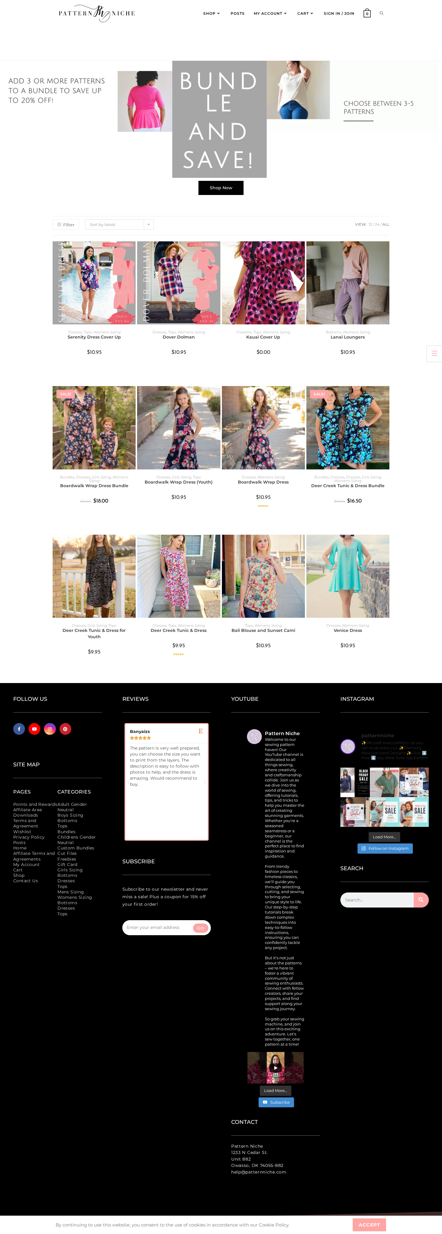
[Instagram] (50, 729)
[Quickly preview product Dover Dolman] (217, 252)
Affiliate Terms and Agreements (34, 856)
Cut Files (67, 853)
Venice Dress (348, 630)
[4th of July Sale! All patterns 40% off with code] (355, 812)
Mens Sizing (70, 892)
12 (370, 224)
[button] (128, 782)
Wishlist (22, 831)
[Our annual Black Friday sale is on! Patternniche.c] (355, 782)
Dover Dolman (179, 337)
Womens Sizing (107, 332)
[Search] (421, 900)
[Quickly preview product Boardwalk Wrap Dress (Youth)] (217, 397)
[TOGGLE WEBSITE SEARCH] (381, 13)
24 (377, 224)
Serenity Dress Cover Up (94, 337)
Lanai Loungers (348, 337)
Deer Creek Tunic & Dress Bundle (348, 485)
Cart (18, 870)
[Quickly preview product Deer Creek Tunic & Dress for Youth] (133, 545)
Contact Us (25, 880)
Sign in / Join (339, 13)
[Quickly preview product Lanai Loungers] (386, 252)
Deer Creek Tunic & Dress (179, 630)
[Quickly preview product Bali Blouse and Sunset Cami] (302, 545)
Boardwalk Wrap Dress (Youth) (179, 482)
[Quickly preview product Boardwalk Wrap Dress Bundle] (133, 397)
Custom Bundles (75, 848)
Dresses (75, 332)
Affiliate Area (27, 809)
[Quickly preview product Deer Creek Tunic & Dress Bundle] (386, 397)
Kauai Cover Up (263, 337)
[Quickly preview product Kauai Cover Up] (302, 252)
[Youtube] (34, 729)
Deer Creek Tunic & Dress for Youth (94, 633)
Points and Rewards (35, 804)
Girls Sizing (101, 477)
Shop (19, 875)
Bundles (67, 477)
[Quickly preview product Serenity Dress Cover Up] (133, 252)
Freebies (244, 332)
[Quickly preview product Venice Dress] (386, 545)
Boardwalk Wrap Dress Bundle (94, 485)
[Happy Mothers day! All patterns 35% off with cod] (414, 812)
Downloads (25, 815)
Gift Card (67, 864)
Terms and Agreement (25, 823)
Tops (88, 332)
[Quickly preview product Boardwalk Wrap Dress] (302, 397)
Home (20, 848)
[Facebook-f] (19, 729)
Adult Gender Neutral (72, 807)
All (385, 224)
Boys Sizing (70, 815)
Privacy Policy (29, 837)
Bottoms (333, 332)
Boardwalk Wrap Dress (263, 482)
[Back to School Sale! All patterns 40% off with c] (384, 782)
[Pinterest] (65, 729)
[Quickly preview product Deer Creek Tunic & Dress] (217, 545)
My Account (26, 864)
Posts (19, 842)
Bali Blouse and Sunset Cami (263, 630)
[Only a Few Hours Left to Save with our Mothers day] (384, 812)
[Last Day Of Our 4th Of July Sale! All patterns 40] (414, 782)
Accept (369, 1225)
